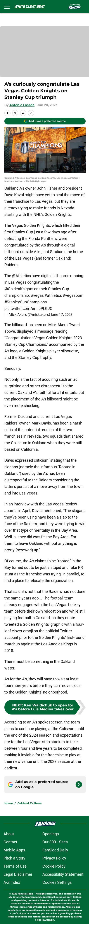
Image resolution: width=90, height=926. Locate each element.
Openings (50, 834)
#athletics (53, 295)
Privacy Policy (54, 858)
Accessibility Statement (62, 874)
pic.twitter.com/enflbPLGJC (28, 308)
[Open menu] (7, 6)
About (8, 834)
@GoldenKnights (18, 289)
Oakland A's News (29, 803)
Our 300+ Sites (55, 842)
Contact (10, 842)
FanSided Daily (55, 850)
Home (8, 803)
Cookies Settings (57, 882)
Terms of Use (15, 866)
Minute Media (25, 893)
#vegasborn (73, 295)
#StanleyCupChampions (25, 302)
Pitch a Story (14, 858)
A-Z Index (11, 882)
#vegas (37, 295)
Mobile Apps (14, 850)
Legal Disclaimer (17, 874)
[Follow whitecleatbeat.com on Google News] (79, 784)
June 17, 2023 (62, 314)
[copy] (31, 113)
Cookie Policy (54, 866)
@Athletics (21, 275)
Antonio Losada (22, 105)
